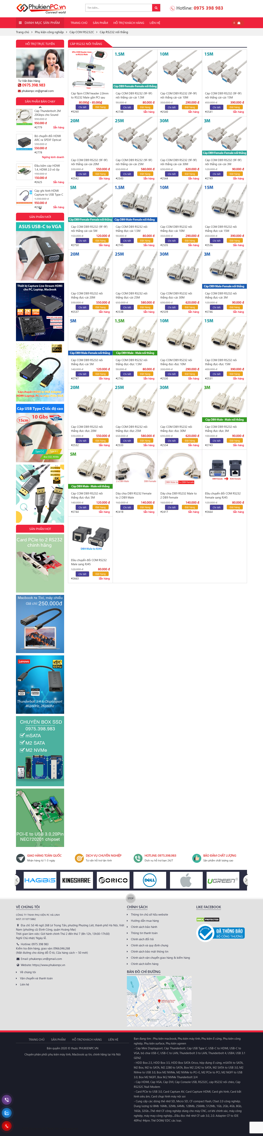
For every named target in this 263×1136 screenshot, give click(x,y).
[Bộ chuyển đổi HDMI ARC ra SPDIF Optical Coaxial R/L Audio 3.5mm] (24, 117)
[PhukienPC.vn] (41, 8)
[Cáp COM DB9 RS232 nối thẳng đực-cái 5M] (90, 336)
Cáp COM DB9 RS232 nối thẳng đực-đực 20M (87, 429)
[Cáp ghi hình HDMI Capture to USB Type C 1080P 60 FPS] (24, 172)
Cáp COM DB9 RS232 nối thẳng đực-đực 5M (87, 495)
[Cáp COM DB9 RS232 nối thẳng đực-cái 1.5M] (135, 203)
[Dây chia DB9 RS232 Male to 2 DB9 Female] (179, 469)
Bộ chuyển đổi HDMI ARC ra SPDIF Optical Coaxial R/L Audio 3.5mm (47, 113)
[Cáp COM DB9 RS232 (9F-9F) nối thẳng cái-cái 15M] (224, 69)
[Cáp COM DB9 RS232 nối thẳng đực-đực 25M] (135, 403)
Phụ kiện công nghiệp (49, 32)
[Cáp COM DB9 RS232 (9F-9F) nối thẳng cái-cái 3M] (224, 136)
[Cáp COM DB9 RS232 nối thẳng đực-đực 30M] (179, 403)
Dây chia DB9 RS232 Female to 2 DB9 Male (134, 495)
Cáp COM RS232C (82, 32)
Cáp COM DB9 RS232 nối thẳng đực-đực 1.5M (131, 362)
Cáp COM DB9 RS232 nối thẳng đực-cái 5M (87, 362)
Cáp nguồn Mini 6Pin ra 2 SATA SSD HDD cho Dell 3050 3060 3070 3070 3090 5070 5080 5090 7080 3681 (49, 192)
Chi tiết (82, 107)
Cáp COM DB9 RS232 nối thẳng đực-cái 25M (131, 295)
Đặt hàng (100, 106)
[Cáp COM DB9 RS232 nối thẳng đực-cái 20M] (90, 269)
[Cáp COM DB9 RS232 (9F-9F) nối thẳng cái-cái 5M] (90, 203)
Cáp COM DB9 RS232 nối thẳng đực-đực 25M (131, 429)
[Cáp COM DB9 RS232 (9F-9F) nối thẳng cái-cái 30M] (179, 136)
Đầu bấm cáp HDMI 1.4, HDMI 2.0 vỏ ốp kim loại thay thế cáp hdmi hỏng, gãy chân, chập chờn (48, 142)
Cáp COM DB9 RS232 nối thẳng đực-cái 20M (87, 295)
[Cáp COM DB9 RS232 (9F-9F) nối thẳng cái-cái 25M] (135, 136)
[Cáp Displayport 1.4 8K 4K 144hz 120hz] (40, 493)
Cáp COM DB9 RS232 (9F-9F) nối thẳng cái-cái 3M (223, 162)
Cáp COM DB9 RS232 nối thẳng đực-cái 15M (221, 229)
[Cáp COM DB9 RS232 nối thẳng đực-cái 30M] (179, 269)
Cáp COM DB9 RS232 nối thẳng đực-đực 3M (221, 429)
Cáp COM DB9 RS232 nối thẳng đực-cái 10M (176, 229)
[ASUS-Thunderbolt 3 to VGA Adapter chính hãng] (40, 251)
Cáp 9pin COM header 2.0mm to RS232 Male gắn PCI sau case (90, 95)
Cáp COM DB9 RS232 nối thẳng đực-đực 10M (176, 362)
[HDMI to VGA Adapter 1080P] (40, 372)
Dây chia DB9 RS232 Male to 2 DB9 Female (178, 495)
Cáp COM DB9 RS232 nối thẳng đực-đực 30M (176, 429)
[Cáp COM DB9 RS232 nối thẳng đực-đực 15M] (224, 336)
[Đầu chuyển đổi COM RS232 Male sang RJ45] (90, 536)
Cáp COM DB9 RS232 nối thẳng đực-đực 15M (221, 362)
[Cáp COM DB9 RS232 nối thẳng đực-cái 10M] (179, 203)
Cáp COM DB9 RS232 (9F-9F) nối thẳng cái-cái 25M (134, 162)
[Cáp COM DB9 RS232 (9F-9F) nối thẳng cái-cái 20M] (90, 136)
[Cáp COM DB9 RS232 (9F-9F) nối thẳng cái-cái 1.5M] (135, 69)
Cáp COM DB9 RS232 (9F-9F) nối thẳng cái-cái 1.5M (134, 95)
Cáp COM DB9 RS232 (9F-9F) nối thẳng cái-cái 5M (89, 229)
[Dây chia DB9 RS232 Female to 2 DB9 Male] (135, 469)
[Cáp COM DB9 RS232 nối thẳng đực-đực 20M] (90, 403)
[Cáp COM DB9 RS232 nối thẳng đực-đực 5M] (90, 469)
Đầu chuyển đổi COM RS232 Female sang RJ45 (223, 495)
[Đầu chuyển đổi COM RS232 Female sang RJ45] (224, 469)
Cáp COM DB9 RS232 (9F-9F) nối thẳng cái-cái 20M (89, 162)
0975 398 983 (208, 8)
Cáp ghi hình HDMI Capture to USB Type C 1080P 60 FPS (48, 167)
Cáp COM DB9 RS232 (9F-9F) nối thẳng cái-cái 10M (178, 95)
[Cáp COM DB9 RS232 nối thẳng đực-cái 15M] (224, 203)
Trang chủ (22, 32)
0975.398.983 (33, 85)
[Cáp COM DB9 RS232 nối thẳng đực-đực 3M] (224, 403)
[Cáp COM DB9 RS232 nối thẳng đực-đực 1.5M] (135, 336)
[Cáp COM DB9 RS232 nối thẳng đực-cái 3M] (224, 269)
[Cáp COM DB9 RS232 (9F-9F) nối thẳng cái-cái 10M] (179, 69)
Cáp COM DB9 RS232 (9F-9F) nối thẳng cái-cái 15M (223, 95)
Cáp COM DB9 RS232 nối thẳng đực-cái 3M (221, 295)
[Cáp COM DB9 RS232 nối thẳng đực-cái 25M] (135, 269)
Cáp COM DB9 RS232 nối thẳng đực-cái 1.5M (131, 229)
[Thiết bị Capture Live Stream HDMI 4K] (40, 312)
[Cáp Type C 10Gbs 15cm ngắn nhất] (40, 433)
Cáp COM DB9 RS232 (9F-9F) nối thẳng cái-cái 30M (178, 162)
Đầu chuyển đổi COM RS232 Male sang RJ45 (89, 562)
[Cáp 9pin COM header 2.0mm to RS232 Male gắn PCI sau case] (90, 69)
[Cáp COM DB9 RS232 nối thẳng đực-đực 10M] (179, 336)
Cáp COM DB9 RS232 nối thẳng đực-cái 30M (176, 295)
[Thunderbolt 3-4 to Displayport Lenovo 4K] (40, 684)
